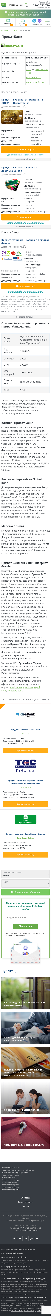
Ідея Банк (28, 687)
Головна (5, 30)
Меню (47, 25)
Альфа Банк (16, 687)
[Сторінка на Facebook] (14, 1238)
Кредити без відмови (10, 1185)
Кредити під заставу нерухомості (15, 1172)
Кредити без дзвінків (10, 1187)
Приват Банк (17, 1310)
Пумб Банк (29, 1310)
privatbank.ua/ (33, 77)
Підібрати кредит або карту (25, 892)
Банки (14, 30)
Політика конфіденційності (14, 1257)
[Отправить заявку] (12, 117)
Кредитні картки (22, 24)
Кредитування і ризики (12, 1253)
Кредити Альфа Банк (10, 1175)
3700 (28, 69)
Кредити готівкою (6, 24)
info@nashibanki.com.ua (28, 1230)
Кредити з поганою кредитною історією (18, 1170)
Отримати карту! (25, 149)
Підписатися (25, 926)
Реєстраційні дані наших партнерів (18, 1249)
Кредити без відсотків (10, 1189)
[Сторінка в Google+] (31, 1238)
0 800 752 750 (41, 5)
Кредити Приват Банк (10, 1167)
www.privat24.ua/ (35, 82)
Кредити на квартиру (10, 1180)
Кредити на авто (8, 1177)
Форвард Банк (15, 690)
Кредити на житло (9, 1182)
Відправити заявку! (25, 750)
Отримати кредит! (25, 286)
